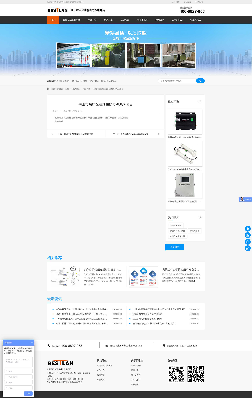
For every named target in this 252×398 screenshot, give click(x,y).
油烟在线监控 (110, 117)
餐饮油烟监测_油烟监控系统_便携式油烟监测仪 (84, 117)
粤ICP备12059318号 (73, 381)
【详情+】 (92, 284)
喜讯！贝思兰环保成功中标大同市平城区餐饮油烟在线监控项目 (82, 323)
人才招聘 (175, 2)
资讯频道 (76, 88)
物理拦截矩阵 (64, 80)
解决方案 (108, 19)
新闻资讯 (160, 19)
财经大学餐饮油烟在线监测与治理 (134, 134)
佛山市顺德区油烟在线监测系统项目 (108, 88)
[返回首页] (248, 248)
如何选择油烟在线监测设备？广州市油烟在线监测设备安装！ (103, 269)
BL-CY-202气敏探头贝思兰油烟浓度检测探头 (185, 169)
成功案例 (124, 19)
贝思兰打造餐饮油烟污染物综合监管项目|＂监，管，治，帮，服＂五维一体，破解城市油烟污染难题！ (181, 269)
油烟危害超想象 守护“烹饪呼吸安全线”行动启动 (155, 323)
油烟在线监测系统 (71, 19)
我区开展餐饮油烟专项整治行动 (147, 313)
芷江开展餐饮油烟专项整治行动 (147, 318)
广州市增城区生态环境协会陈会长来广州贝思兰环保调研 (159, 309)
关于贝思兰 (177, 19)
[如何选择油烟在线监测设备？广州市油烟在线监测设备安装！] (65, 277)
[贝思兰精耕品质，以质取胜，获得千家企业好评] (126, 75)
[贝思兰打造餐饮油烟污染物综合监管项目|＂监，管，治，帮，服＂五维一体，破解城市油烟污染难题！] (143, 277)
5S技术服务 (142, 19)
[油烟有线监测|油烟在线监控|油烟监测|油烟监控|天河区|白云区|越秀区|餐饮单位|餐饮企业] (185, 186)
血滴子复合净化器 (108, 80)
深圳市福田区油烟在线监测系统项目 (79, 134)
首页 (53, 19)
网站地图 (199, 2)
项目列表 (87, 88)
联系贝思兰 (195, 19)
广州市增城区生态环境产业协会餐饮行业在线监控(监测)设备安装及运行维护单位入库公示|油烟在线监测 (82, 318)
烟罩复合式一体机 (79, 80)
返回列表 (174, 247)
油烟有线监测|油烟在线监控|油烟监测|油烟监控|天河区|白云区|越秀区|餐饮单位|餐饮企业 (185, 201)
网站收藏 (187, 2)
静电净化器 (94, 80)
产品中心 (92, 19)
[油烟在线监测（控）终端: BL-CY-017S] (185, 121)
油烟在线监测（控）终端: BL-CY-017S (185, 137)
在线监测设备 (123, 117)
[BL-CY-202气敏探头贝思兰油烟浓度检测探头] (185, 153)
